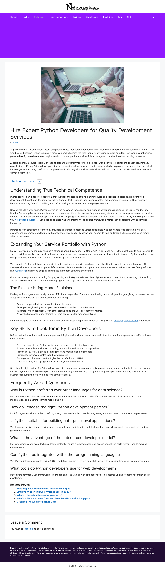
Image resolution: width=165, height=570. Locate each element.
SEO (129, 17)
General (14, 17)
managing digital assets (126, 320)
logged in (29, 528)
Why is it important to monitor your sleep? (40, 495)
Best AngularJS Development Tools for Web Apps (43, 488)
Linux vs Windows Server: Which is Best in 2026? (44, 492)
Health (26, 17)
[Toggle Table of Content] (38, 181)
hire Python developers (27, 220)
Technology (39, 17)
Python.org (20, 270)
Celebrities (108, 17)
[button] (153, 17)
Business (77, 17)
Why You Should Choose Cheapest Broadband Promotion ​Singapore (53, 498)
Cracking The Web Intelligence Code (36, 501)
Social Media (92, 17)
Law (120, 17)
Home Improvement (59, 17)
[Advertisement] (82, 40)
